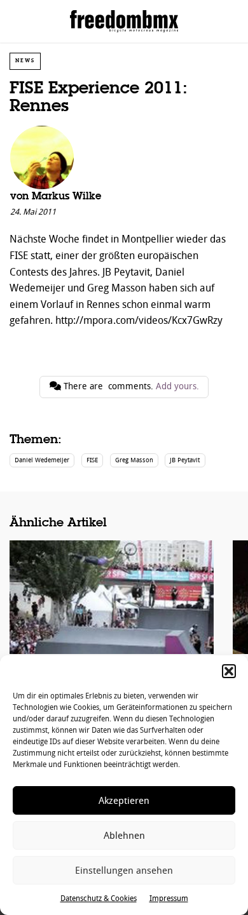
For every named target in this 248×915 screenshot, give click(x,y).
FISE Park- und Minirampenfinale (112, 622)
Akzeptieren (124, 800)
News (25, 60)
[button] (229, 671)
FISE (92, 460)
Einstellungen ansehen (124, 870)
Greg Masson (134, 460)
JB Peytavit (185, 460)
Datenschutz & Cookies (98, 898)
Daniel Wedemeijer (42, 460)
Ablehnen (124, 835)
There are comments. (130, 386)
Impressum (168, 898)
